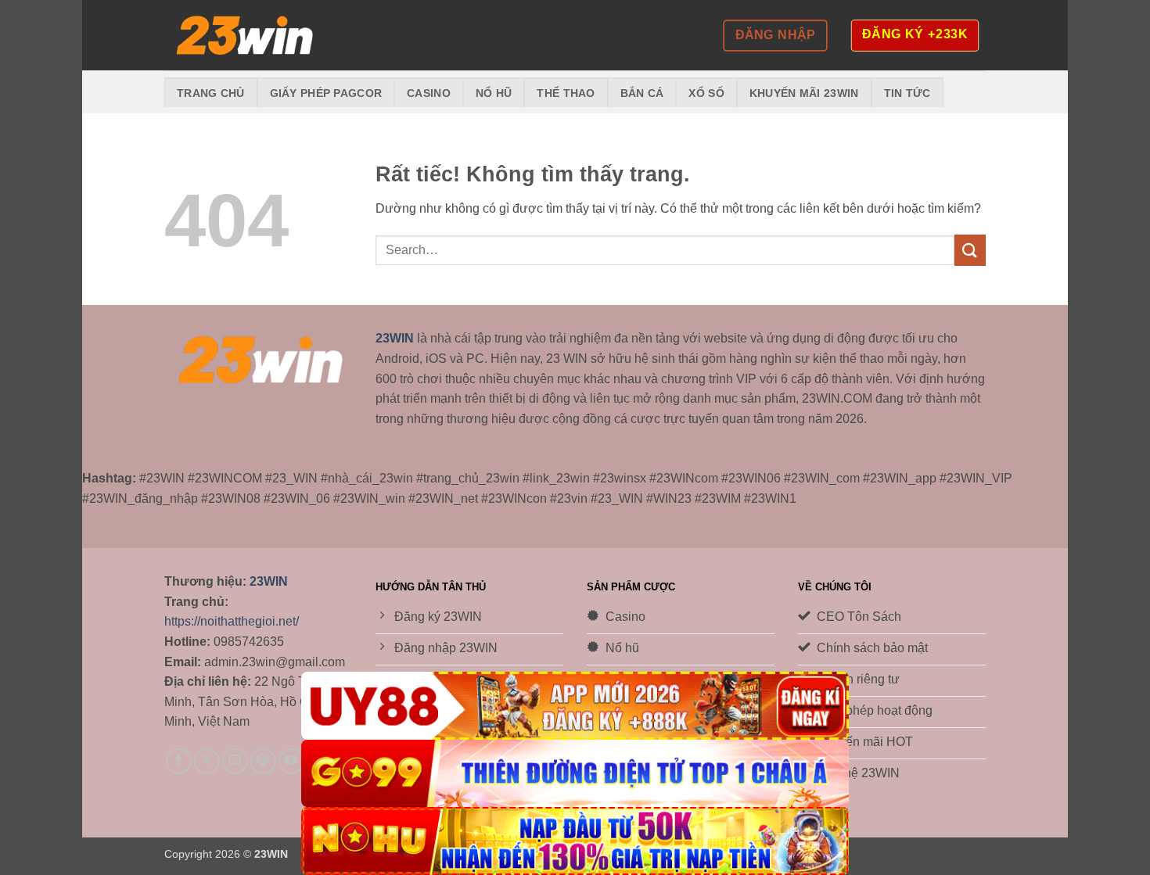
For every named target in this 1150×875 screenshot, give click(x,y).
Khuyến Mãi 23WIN (804, 93)
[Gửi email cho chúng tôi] (235, 761)
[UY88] (575, 706)
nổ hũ (494, 93)
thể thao (566, 93)
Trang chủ (211, 93)
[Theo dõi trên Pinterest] (263, 761)
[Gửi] (970, 250)
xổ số (706, 93)
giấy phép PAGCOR (326, 93)
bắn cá (642, 93)
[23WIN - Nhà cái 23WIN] (242, 35)
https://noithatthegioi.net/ (231, 621)
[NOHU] (575, 841)
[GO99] (575, 774)
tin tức (907, 93)
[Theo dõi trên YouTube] (291, 761)
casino (429, 93)
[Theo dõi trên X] (207, 761)
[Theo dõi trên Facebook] (179, 761)
